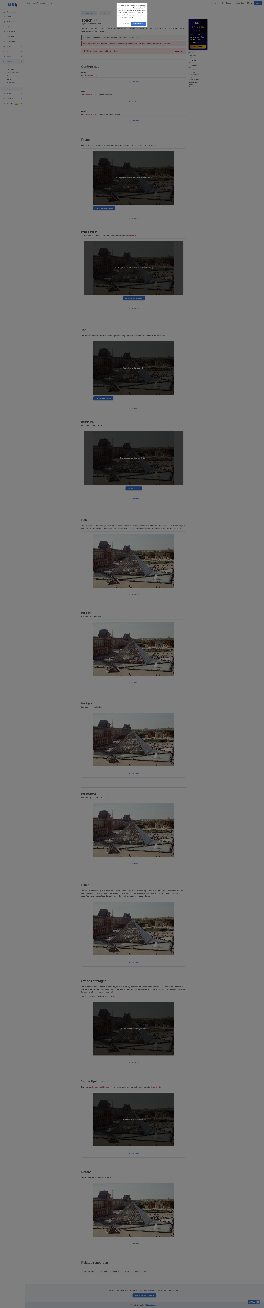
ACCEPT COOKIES (138, 24)
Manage (126, 24)
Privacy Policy (122, 12)
